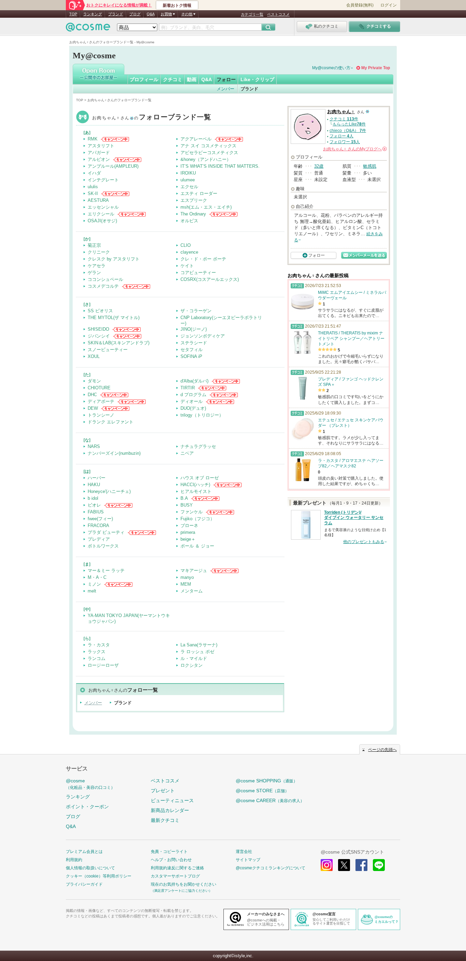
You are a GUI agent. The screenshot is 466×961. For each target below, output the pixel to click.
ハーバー (96, 477)
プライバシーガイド (84, 884)
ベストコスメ (278, 14)
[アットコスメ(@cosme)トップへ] (88, 28)
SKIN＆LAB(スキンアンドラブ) (118, 342)
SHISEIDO (98, 329)
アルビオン (99, 159)
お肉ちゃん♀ (152, 117)
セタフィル (191, 349)
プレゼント (163, 790)
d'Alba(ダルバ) (194, 381)
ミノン (94, 584)
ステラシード (193, 342)
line (379, 865)
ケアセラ (96, 265)
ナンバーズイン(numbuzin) (114, 453)
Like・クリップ (257, 79)
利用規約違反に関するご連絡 (177, 868)
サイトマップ (248, 859)
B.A (184, 498)
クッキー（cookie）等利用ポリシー (98, 876)
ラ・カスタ (99, 644)
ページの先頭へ (382, 749)
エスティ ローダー (198, 193)
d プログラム (193, 394)
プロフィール (144, 79)
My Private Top (375, 67)
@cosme (90, 784)
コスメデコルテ (103, 286)
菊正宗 (94, 245)
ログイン (388, 5)
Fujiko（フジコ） (197, 518)
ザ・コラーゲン (196, 310)
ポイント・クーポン (87, 806)
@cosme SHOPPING (266, 780)
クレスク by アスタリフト (114, 258)
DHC (92, 394)
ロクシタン (191, 665)
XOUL (94, 356)
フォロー (226, 79)
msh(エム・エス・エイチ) (206, 207)
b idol (93, 498)
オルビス (189, 220)
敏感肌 (369, 166)
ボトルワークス (103, 546)
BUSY (186, 505)
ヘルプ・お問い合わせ (171, 859)
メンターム (191, 591)
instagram (327, 865)
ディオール (191, 401)
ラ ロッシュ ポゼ (197, 651)
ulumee (187, 179)
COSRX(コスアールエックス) (209, 279)
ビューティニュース (172, 800)
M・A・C (97, 577)
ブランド (115, 14)
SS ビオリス (100, 310)
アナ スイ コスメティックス (208, 145)
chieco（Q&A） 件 (348, 130)
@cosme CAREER (270, 800)
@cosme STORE (262, 790)
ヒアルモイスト (196, 491)
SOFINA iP (191, 356)
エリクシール (101, 213)
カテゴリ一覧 (252, 14)
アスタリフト (101, 145)
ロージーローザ (103, 665)
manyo (187, 577)
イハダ (94, 173)
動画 (191, 79)
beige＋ (187, 539)
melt (92, 591)
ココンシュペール (105, 279)
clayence (189, 252)
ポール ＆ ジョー (197, 546)
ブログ (135, 14)
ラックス (96, 651)
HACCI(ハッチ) (195, 484)
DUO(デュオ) (193, 408)
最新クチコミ (165, 820)
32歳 (318, 166)
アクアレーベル (196, 138)
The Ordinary (193, 213)
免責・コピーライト (169, 851)
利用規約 (74, 859)
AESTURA (98, 200)
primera (187, 532)
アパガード (99, 152)
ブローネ (189, 525)
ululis (93, 186)
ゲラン (94, 272)
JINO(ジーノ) (193, 329)
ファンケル (191, 511)
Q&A (151, 14)
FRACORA (98, 525)
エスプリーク (193, 200)
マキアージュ (193, 570)
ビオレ (94, 505)
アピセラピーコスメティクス (209, 152)
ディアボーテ (101, 401)
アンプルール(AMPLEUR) (113, 166)
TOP (73, 14)
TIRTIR (187, 387)
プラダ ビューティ (106, 532)
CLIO (185, 245)
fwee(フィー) (100, 518)
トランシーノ (101, 415)
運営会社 (244, 851)
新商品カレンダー (170, 810)
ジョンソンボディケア (202, 336)
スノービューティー (108, 349)
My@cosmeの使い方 (331, 67)
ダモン (94, 381)
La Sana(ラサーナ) (198, 644)
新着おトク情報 (177, 5)
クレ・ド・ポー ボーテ (203, 258)
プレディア (99, 539)
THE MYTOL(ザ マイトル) (114, 317)
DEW (93, 408)
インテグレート (103, 179)
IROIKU (188, 173)
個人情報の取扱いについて (90, 868)
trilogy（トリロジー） (201, 415)
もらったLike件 (349, 124)
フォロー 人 (341, 136)
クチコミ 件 (344, 119)
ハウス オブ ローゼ (199, 477)
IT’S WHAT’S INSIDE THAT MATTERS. (220, 166)
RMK (93, 138)
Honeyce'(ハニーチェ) (109, 491)
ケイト (187, 265)
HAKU (94, 484)
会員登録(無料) (360, 5)
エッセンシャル (103, 207)
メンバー (225, 88)
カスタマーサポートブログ (175, 876)
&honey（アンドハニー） (205, 159)
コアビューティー (198, 272)
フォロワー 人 (345, 141)
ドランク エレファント (110, 421)
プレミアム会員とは (84, 851)
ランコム (96, 658)
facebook (361, 865)
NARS (94, 446)
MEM (185, 584)
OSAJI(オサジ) (102, 220)
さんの (354, 149)
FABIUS (96, 511)
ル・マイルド (193, 658)
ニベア (187, 453)
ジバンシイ (99, 336)
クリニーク (99, 252)
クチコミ (172, 79)
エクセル (189, 186)
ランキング (92, 14)
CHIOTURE (99, 387)
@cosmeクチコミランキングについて (270, 868)
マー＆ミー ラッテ (106, 570)
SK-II (93, 193)
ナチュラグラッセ (198, 446)
